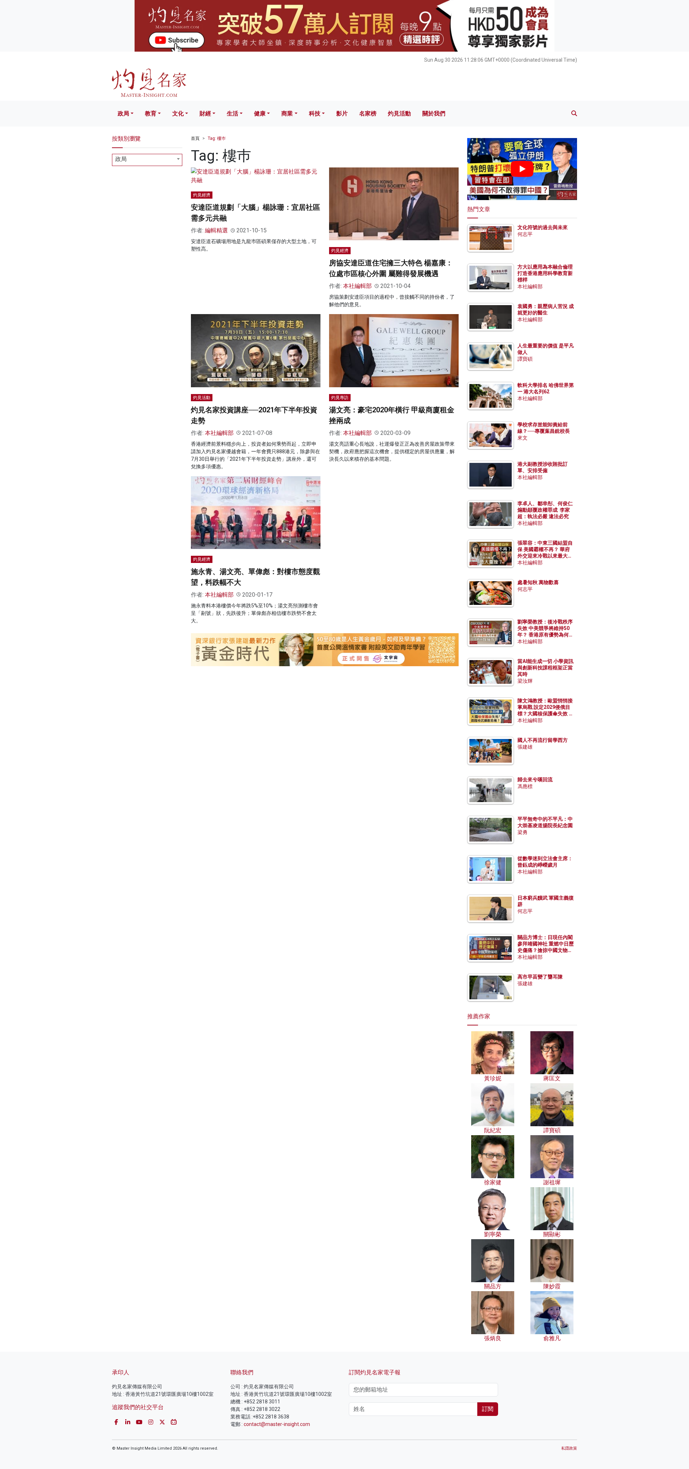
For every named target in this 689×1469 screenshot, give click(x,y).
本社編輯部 (357, 286)
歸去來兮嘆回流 (535, 779)
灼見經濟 (201, 195)
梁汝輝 (525, 681)
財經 (205, 113)
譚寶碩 (525, 359)
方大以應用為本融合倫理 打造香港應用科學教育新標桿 (545, 273)
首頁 (195, 138)
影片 (342, 113)
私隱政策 (569, 1448)
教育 (150, 113)
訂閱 (487, 1409)
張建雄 (525, 747)
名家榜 (367, 113)
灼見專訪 (339, 397)
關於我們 (433, 113)
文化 (178, 113)
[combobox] (147, 160)
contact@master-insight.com (277, 1424)
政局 (123, 113)
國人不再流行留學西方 (542, 740)
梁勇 (522, 832)
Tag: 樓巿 (217, 138)
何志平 (525, 234)
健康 (260, 113)
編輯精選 (216, 230)
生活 (232, 113)
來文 (522, 438)
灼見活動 (399, 113)
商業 (287, 113)
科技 (314, 113)
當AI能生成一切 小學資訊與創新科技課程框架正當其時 (545, 667)
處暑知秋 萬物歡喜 (538, 582)
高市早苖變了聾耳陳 (540, 977)
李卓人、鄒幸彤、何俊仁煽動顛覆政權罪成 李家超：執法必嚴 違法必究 (545, 510)
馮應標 (525, 786)
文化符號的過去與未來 (542, 227)
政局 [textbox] (121, 159)
